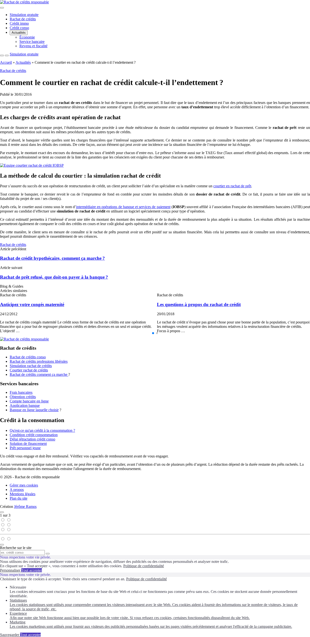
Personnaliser (10, 570)
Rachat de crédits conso (28, 357)
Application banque (25, 405)
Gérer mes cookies (24, 485)
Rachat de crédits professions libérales (39, 361)
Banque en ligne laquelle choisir (34, 410)
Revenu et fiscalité (33, 46)
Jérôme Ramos (25, 506)
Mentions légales (22, 494)
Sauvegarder (10, 635)
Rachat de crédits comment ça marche (39, 374)
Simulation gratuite (24, 15)
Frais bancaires (21, 392)
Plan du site (18, 498)
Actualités (19, 32)
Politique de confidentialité (143, 566)
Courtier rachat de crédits (29, 370)
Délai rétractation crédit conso (32, 439)
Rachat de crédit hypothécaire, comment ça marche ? (52, 258)
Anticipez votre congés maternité (32, 304)
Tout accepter (31, 570)
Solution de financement (28, 443)
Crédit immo (19, 23)
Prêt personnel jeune (25, 448)
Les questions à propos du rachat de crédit (199, 304)
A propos (17, 490)
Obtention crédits (23, 397)
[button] (153, 333)
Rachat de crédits (23, 19)
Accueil (6, 62)
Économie (27, 37)
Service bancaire (32, 41)
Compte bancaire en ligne (29, 401)
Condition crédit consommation (34, 435)
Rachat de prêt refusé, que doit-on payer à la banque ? (54, 277)
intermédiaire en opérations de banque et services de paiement (123, 207)
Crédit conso (19, 28)
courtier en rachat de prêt (232, 186)
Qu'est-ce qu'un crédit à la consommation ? (42, 430)
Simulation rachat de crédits (31, 366)
